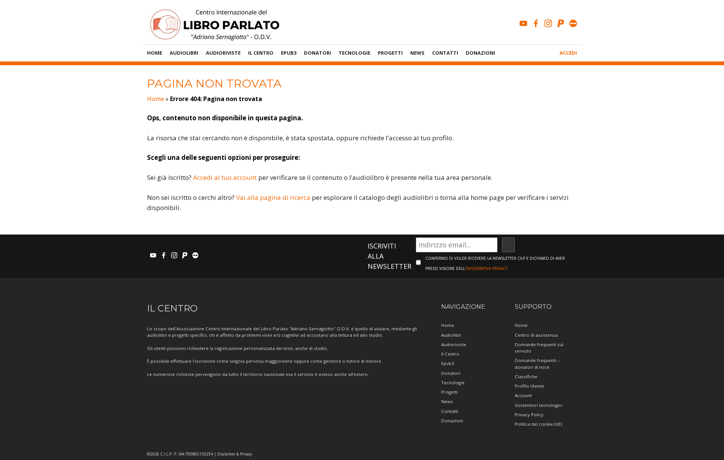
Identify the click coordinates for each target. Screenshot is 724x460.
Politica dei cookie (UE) (538, 424)
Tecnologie (354, 52)
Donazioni (480, 52)
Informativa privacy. (487, 268)
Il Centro (260, 52)
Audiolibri (184, 52)
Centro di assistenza (536, 335)
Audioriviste (223, 52)
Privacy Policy (529, 414)
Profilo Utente (529, 386)
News (417, 52)
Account (523, 395)
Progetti (390, 52)
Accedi (568, 52)
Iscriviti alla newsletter (389, 256)
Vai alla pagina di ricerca (273, 197)
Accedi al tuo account (225, 177)
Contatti (445, 52)
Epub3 (288, 52)
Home (154, 52)
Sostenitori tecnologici (538, 405)
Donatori (317, 52)
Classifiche (526, 376)
